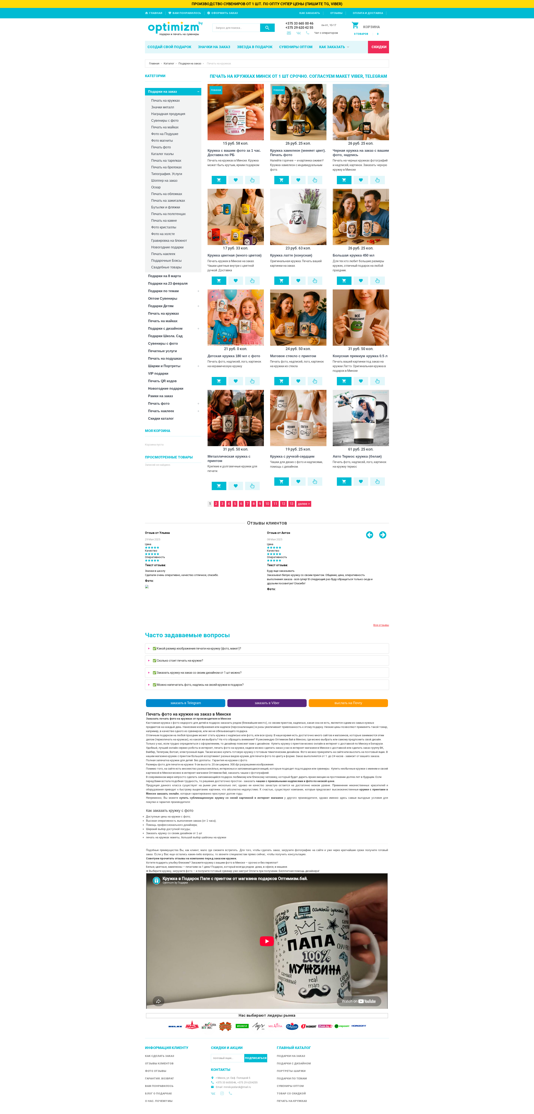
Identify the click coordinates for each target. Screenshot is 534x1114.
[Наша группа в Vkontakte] (213, 1093)
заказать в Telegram (185, 703)
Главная (155, 13)
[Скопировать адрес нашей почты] (289, 33)
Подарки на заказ (190, 63)
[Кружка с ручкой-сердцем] (298, 418)
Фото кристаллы (163, 227)
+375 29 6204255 (247, 1082)
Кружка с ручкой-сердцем (292, 456)
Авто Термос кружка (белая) (357, 456)
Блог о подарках (158, 1093)
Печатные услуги (162, 351)
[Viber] (230, 1093)
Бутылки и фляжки (165, 207)
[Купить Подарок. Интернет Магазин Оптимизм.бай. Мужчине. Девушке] (175, 28)
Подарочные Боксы (166, 260)
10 (267, 504)
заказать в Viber (267, 703)
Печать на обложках (166, 194)
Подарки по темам (163, 291)
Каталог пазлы (162, 154)
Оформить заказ (224, 13)
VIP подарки (158, 373)
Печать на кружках (165, 100)
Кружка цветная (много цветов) (235, 255)
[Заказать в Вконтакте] (298, 33)
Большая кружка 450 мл (353, 255)
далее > (304, 504)
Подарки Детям (161, 306)
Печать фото (161, 147)
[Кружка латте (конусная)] (298, 217)
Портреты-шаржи (291, 1071)
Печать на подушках (165, 358)
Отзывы (336, 13)
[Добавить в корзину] (219, 180)
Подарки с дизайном (165, 328)
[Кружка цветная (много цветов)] (236, 217)
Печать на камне (164, 220)
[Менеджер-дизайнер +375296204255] (308, 33)
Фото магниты (162, 140)
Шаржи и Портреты (164, 366)
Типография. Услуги (166, 174)
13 (291, 504)
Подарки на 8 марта (164, 276)
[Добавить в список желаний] (235, 180)
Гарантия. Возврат (159, 1078)
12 (283, 504)
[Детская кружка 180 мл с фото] (236, 317)
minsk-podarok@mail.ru (237, 1087)
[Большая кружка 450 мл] (361, 217)
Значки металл (162, 107)
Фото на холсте (163, 234)
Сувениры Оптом (290, 1086)
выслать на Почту (348, 703)
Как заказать (309, 13)
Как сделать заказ (159, 1056)
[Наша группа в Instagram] (222, 1093)
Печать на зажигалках (168, 200)
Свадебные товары (166, 267)
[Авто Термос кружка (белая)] (361, 418)
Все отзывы (381, 625)
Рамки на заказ (160, 396)
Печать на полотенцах (168, 214)
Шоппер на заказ (164, 180)
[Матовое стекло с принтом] (298, 317)
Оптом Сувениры (162, 298)
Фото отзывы (155, 1071)
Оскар (156, 187)
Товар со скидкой (291, 1093)
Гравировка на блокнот (169, 240)
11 (275, 504)
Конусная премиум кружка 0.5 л (360, 356)
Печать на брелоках (166, 167)
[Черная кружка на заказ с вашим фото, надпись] (361, 112)
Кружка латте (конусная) (291, 255)
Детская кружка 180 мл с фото (234, 356)
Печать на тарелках (166, 160)
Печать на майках (165, 127)
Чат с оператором (326, 32)
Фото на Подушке (164, 134)
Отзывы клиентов (159, 1063)
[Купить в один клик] (252, 180)
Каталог (169, 63)
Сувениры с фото (165, 120)
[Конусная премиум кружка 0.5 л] (361, 317)
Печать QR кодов (162, 381)
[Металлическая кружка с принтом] (236, 418)
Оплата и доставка (368, 13)
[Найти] (267, 28)
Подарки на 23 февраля (168, 283)
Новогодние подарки (167, 247)
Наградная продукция (168, 114)
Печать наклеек (163, 254)
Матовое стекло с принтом (293, 356)
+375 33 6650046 (226, 1082)
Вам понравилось (187, 13)
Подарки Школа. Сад (165, 336)
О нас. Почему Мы (159, 1101)
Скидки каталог (161, 418)
